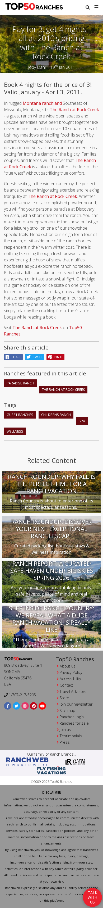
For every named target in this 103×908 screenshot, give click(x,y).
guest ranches (20, 414)
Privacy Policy (71, 672)
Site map (67, 710)
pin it (57, 357)
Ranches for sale (74, 723)
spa (82, 421)
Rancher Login (72, 716)
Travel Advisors (73, 691)
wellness (15, 431)
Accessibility (70, 678)
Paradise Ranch (20, 383)
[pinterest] (34, 705)
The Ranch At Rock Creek (63, 389)
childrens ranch (56, 414)
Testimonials (71, 735)
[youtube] (42, 705)
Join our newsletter (76, 704)
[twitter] (16, 705)
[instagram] (25, 705)
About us (68, 666)
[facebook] (8, 705)
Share (15, 357)
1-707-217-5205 (22, 694)
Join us (65, 729)
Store (64, 697)
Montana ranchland (42, 103)
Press (65, 742)
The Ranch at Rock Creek (74, 109)
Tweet (37, 357)
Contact (66, 685)
